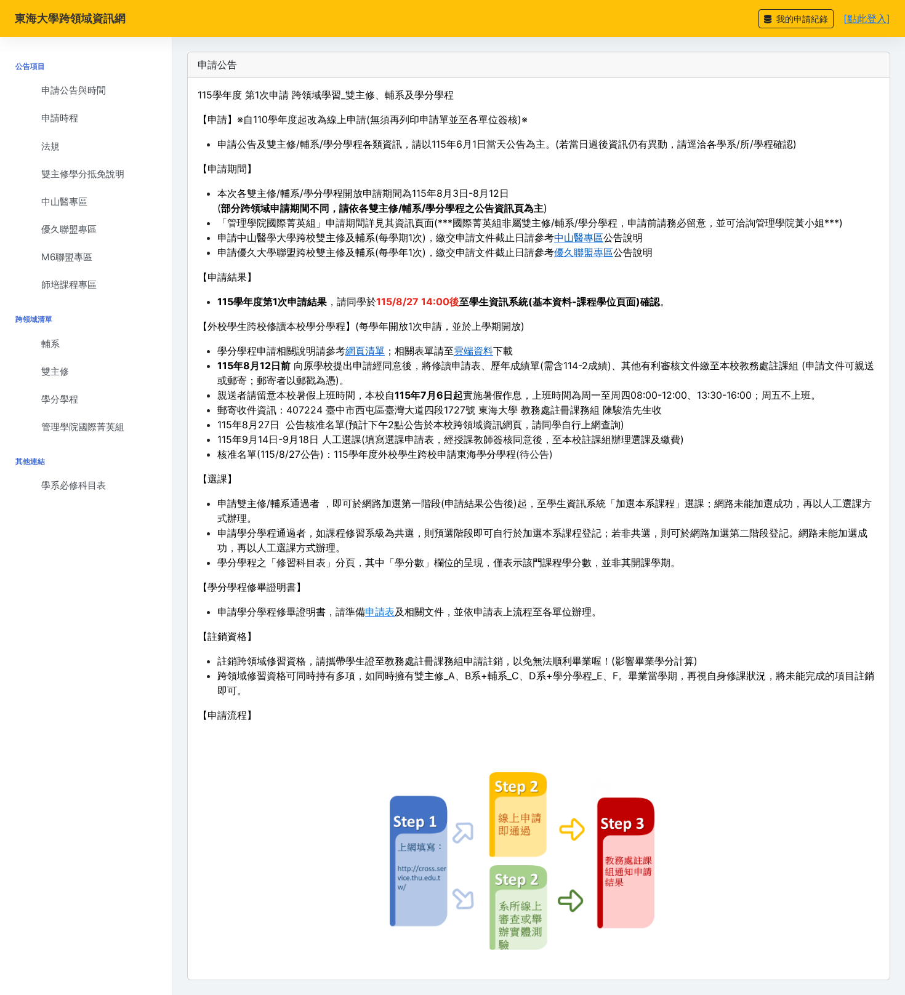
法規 (50, 146)
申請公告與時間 (73, 90)
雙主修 (55, 371)
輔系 (50, 344)
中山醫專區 (64, 201)
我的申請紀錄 (801, 19)
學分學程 (59, 399)
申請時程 (59, 118)
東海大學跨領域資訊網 (70, 18)
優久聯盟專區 (69, 229)
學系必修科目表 (73, 485)
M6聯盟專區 (66, 257)
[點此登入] (866, 18)
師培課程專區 (69, 284)
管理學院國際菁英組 (82, 427)
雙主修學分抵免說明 (82, 174)
